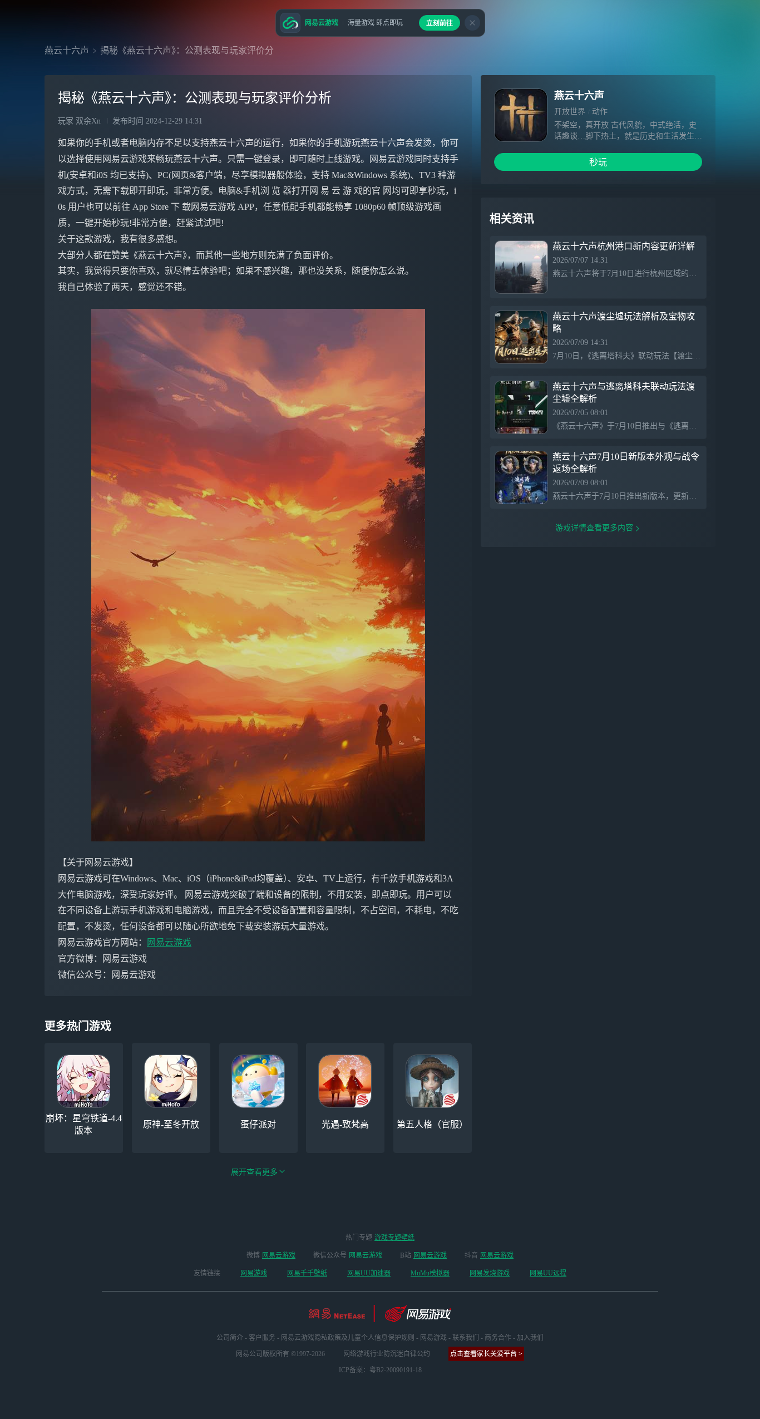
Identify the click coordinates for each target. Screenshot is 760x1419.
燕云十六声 (67, 50)
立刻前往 (439, 23)
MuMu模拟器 (430, 1273)
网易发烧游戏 (490, 1273)
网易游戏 (253, 1273)
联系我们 (465, 1338)
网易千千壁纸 (307, 1273)
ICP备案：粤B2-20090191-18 (380, 1370)
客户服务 (262, 1338)
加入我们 (530, 1338)
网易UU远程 (548, 1273)
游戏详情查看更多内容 (594, 528)
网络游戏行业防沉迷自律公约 (386, 1354)
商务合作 (498, 1338)
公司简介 (229, 1338)
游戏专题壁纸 (394, 1237)
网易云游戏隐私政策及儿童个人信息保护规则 (347, 1338)
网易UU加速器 (369, 1273)
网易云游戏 (169, 942)
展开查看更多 (254, 1172)
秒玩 (598, 162)
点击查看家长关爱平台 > (486, 1354)
